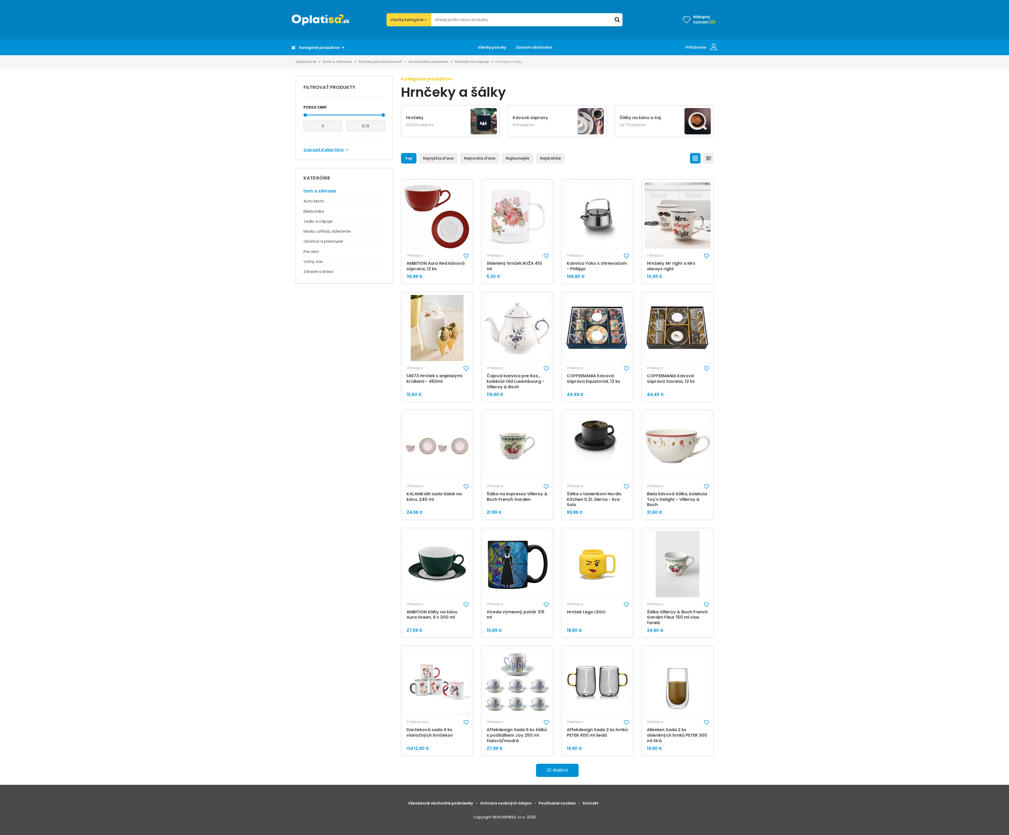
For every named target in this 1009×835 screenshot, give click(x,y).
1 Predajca (414, 255)
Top (409, 158)
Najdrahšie (550, 158)
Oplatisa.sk (306, 61)
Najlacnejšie (517, 158)
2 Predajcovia (417, 722)
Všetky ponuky (492, 47)
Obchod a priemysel (323, 241)
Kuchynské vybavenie (428, 61)
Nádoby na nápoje (472, 61)
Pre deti (311, 251)
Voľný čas (313, 261)
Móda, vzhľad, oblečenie (327, 231)
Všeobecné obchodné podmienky (440, 803)
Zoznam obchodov (534, 47)
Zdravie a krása (318, 271)
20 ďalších (557, 770)
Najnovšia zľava (479, 158)
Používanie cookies (557, 803)
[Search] (617, 19)
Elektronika (313, 211)
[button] (466, 256)
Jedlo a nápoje (318, 221)
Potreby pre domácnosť (380, 61)
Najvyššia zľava (438, 158)
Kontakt (591, 803)
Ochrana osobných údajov (506, 803)
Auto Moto (313, 201)
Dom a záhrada (337, 61)
